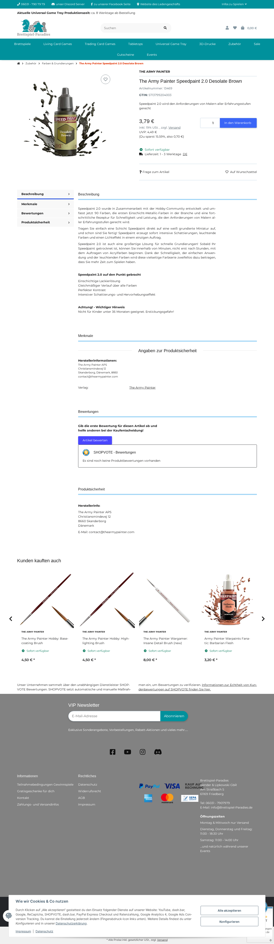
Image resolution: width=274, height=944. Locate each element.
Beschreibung (32, 194)
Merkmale (29, 204)
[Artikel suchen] (165, 28)
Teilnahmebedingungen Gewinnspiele (45, 784)
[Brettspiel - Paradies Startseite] (33, 28)
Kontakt (23, 798)
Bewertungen (32, 213)
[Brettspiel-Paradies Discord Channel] (158, 752)
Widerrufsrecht (89, 791)
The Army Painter (142, 387)
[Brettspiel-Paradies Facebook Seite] (113, 752)
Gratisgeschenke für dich (35, 791)
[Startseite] (18, 64)
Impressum (23, 931)
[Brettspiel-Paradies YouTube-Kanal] (128, 752)
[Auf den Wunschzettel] (105, 79)
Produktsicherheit (35, 222)
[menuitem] (22, 44)
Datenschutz (44, 931)
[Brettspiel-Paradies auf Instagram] (143, 752)
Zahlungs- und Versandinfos (38, 804)
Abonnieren (174, 716)
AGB (81, 798)
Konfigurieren (229, 921)
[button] (234, 4)
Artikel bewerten (95, 440)
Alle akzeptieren (229, 910)
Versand (174, 127)
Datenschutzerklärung (71, 923)
